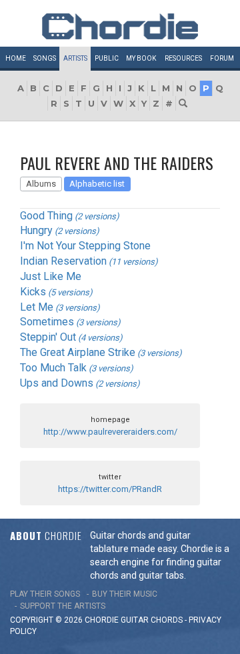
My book (141, 58)
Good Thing (46, 215)
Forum (222, 58)
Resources (183, 58)
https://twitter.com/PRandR (110, 489)
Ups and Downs (56, 383)
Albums (41, 184)
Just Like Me (50, 276)
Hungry (36, 230)
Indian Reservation (63, 261)
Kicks (33, 291)
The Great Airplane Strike (77, 352)
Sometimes (47, 321)
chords (167, 620)
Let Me (36, 307)
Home (15, 58)
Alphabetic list (97, 184)
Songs (44, 58)
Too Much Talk (53, 367)
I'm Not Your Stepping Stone (85, 245)
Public (107, 58)
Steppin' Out (48, 337)
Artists (75, 58)
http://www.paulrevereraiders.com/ (110, 432)
